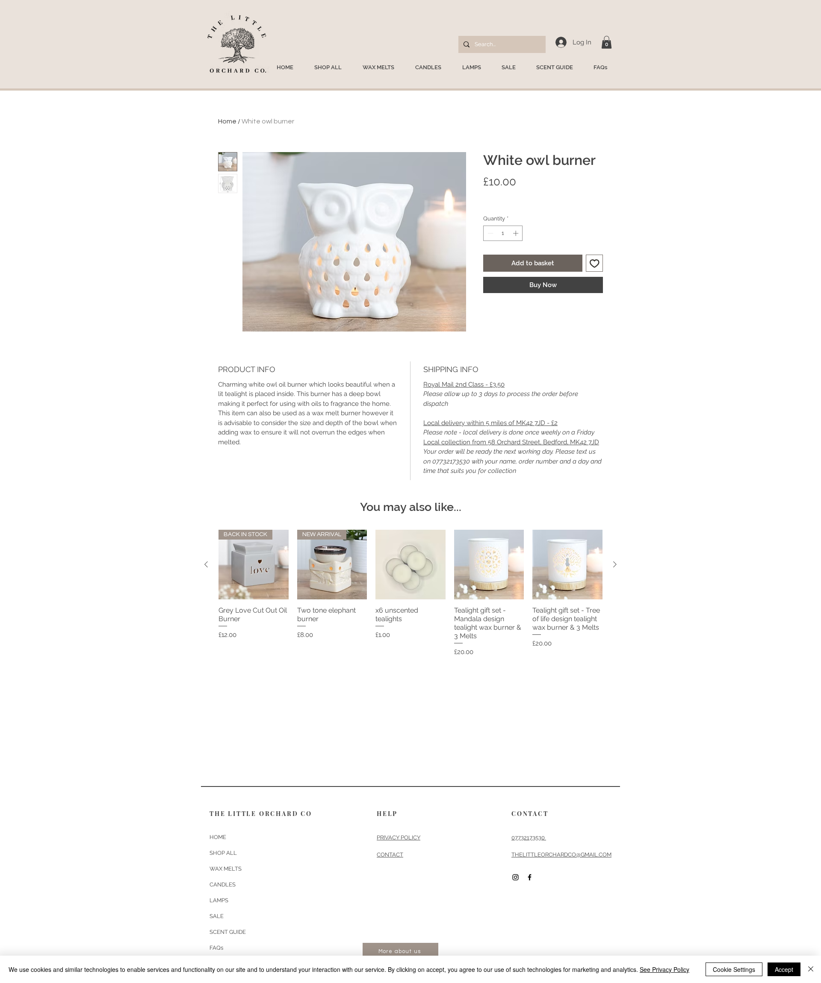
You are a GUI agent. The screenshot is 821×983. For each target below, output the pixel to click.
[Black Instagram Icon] (515, 877)
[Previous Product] (206, 564)
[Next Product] (615, 564)
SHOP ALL (223, 853)
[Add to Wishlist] (594, 263)
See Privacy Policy (664, 969)
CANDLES (223, 884)
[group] (410, 593)
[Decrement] (489, 233)
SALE (217, 916)
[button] (606, 42)
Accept (784, 969)
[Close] (811, 969)
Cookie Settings (734, 969)
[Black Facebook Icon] (530, 877)
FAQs (216, 948)
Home (227, 121)
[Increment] (516, 233)
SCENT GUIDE (228, 932)
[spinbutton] (503, 233)
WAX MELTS (226, 869)
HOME (218, 837)
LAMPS (219, 900)
